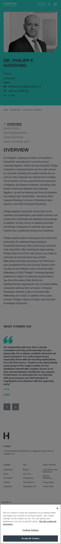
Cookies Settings (30, 530)
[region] (30, 524)
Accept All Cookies (30, 538)
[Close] (57, 508)
